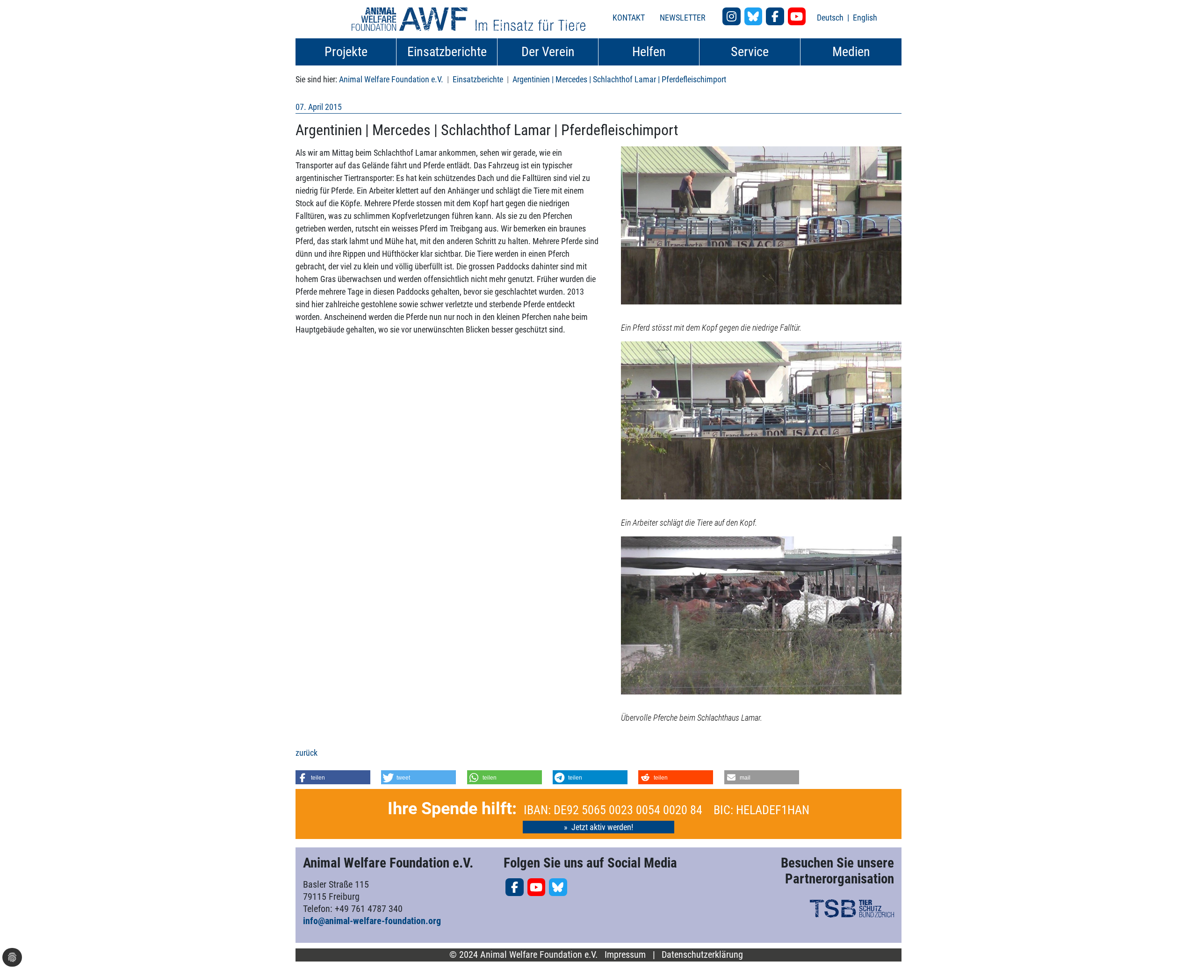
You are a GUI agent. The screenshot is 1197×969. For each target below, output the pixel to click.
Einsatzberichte (478, 79)
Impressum (625, 954)
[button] (333, 777)
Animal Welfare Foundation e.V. (391, 79)
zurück (306, 753)
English (865, 17)
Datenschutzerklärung (702, 954)
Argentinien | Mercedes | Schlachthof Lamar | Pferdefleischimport (619, 79)
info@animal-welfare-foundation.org (372, 920)
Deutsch (831, 17)
